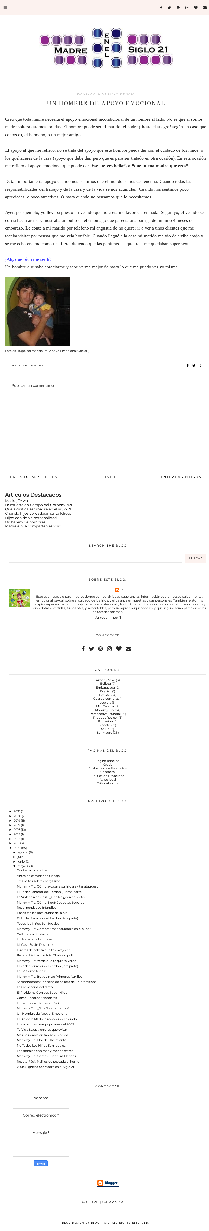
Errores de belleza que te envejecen (44, 950)
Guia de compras (106, 698)
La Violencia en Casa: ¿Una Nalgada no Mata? (51, 897)
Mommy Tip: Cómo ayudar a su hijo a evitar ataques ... (58, 886)
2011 (17, 843)
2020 (18, 816)
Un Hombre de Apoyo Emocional (42, 1013)
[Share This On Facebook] (188, 365)
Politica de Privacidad (107, 776)
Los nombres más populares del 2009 (45, 1024)
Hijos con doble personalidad (31, 518)
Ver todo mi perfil (108, 617)
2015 (17, 834)
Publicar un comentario (32, 385)
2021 (17, 811)
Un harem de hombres (25, 522)
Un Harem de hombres (34, 939)
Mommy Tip (104, 710)
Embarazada (105, 687)
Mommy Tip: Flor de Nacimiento (42, 1040)
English (105, 691)
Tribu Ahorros (107, 783)
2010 (17, 848)
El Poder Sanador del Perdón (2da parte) (47, 918)
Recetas (105, 725)
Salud (105, 729)
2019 (17, 820)
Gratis (107, 764)
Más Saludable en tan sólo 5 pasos (42, 1035)
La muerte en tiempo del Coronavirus (38, 505)
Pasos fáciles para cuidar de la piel (42, 913)
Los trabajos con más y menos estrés (45, 1051)
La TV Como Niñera (31, 971)
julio (20, 857)
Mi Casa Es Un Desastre (35, 945)
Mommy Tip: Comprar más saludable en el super (54, 929)
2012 (17, 839)
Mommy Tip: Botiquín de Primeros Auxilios (49, 976)
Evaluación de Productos (107, 768)
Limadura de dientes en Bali (38, 1003)
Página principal (107, 761)
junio (21, 861)
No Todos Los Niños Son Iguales (41, 1045)
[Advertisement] (105, 430)
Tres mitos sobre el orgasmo (38, 881)
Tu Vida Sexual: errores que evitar (42, 1030)
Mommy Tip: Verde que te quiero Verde (46, 961)
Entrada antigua (181, 476)
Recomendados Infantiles (36, 907)
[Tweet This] (195, 365)
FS (122, 590)
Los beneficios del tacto (35, 987)
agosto (23, 852)
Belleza (105, 683)
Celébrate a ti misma (32, 934)
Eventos (105, 695)
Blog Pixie (100, 1222)
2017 (17, 825)
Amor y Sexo (105, 680)
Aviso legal (108, 779)
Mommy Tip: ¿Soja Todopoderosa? (43, 1008)
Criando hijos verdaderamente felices (38, 513)
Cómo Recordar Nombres (37, 998)
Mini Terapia (105, 706)
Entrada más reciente (36, 476)
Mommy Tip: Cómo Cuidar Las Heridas (46, 1056)
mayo (22, 866)
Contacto (107, 772)
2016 (17, 830)
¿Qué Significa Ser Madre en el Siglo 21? (46, 1067)
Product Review (105, 717)
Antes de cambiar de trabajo (38, 876)
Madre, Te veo (17, 500)
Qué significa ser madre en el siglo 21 (38, 509)
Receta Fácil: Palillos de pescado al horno (48, 1061)
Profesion (105, 721)
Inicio (112, 476)
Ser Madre (33, 365)
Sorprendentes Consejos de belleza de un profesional (57, 982)
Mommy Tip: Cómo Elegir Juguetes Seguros (50, 902)
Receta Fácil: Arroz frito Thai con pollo (46, 955)
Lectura (105, 702)
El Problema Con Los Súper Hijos (42, 992)
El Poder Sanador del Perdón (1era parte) (47, 966)
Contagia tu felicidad (32, 870)
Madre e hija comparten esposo (33, 526)
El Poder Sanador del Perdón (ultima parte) (50, 892)
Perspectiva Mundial (105, 714)
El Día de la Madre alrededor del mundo (47, 1019)
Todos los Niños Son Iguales (38, 923)
